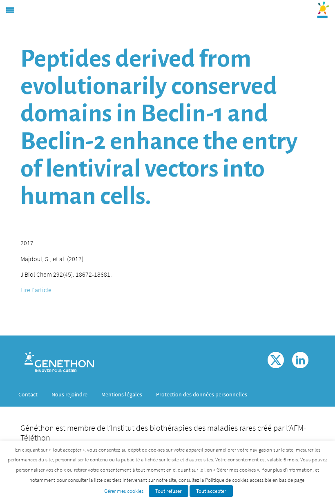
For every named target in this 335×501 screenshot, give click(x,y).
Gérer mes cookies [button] (123, 491)
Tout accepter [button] (211, 491)
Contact (28, 394)
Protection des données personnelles (201, 394)
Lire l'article (35, 290)
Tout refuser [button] (168, 491)
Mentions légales (121, 394)
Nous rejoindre (69, 394)
